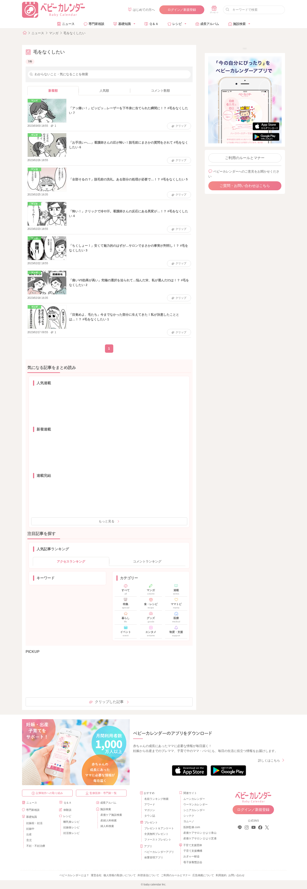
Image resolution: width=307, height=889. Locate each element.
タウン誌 (149, 815)
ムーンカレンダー (194, 798)
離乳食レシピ (71, 821)
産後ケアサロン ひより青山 (199, 832)
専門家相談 (96, 24)
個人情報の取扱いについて (119, 875)
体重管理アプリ (153, 857)
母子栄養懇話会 (192, 862)
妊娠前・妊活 (34, 823)
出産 (29, 834)
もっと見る (106, 521)
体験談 (67, 809)
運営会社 (96, 875)
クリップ (181, 125)
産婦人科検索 (108, 820)
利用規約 (221, 875)
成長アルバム (209, 24)
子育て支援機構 (192, 850)
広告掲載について (203, 875)
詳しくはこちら (269, 760)
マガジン (149, 810)
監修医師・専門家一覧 (103, 793)
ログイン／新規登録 (182, 9)
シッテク (188, 815)
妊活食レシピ (71, 833)
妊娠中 (30, 828)
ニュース (68, 24)
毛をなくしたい (74, 33)
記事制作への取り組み (49, 793)
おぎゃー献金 (191, 856)
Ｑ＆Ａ (153, 24)
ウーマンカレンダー (195, 804)
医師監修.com (191, 827)
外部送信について (148, 875)
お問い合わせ (236, 875)
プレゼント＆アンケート (159, 828)
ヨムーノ (188, 821)
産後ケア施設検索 (111, 814)
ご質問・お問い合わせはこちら (245, 186)
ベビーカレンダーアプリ (159, 852)
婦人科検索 (107, 826)
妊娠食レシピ (71, 827)
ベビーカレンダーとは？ (74, 875)
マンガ (53, 33)
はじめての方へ (144, 9)
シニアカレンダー (194, 810)
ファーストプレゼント (157, 839)
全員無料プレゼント (156, 834)
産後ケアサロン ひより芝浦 (199, 838)
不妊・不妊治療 (35, 845)
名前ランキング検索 (156, 798)
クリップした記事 (109, 702)
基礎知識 (124, 24)
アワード (149, 804)
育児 (29, 840)
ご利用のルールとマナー (245, 158)
